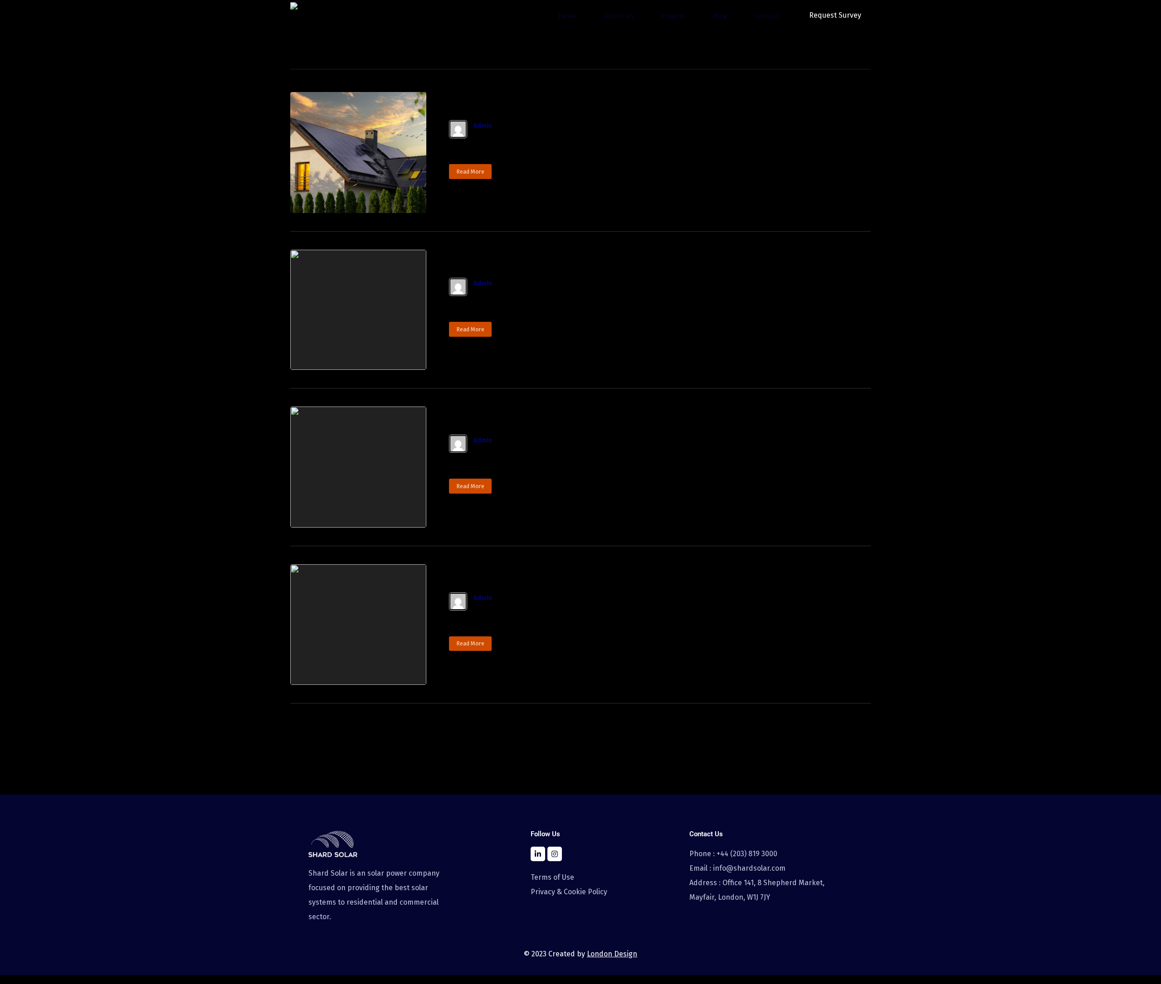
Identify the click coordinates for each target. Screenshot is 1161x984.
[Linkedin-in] (538, 854)
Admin (482, 126)
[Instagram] (554, 854)
